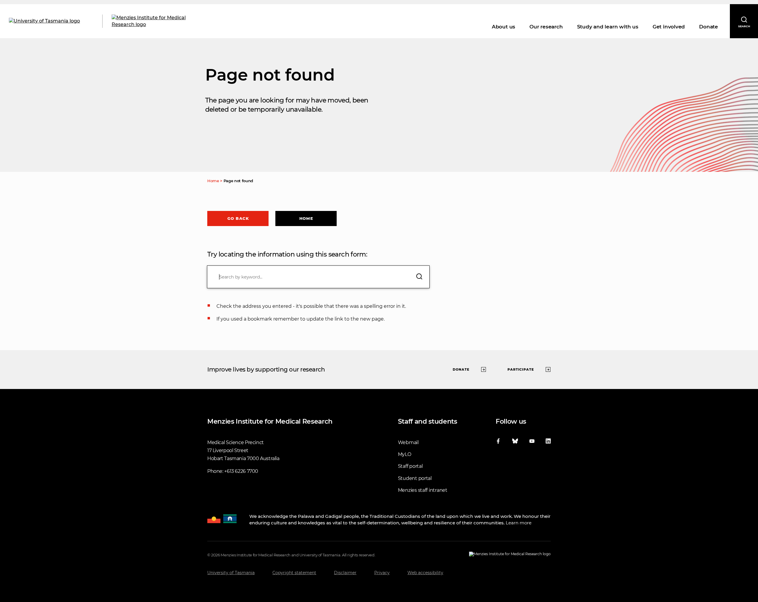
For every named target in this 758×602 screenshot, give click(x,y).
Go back (238, 218)
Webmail (408, 442)
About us (503, 27)
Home (306, 218)
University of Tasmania (231, 572)
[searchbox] (318, 277)
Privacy (382, 572)
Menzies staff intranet (422, 490)
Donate (708, 27)
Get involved (669, 27)
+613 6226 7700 (241, 471)
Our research (546, 27)
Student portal (415, 478)
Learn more (518, 523)
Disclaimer (345, 572)
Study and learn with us (607, 27)
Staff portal (410, 466)
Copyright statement (294, 572)
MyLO (404, 454)
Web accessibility (425, 572)
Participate (521, 369)
